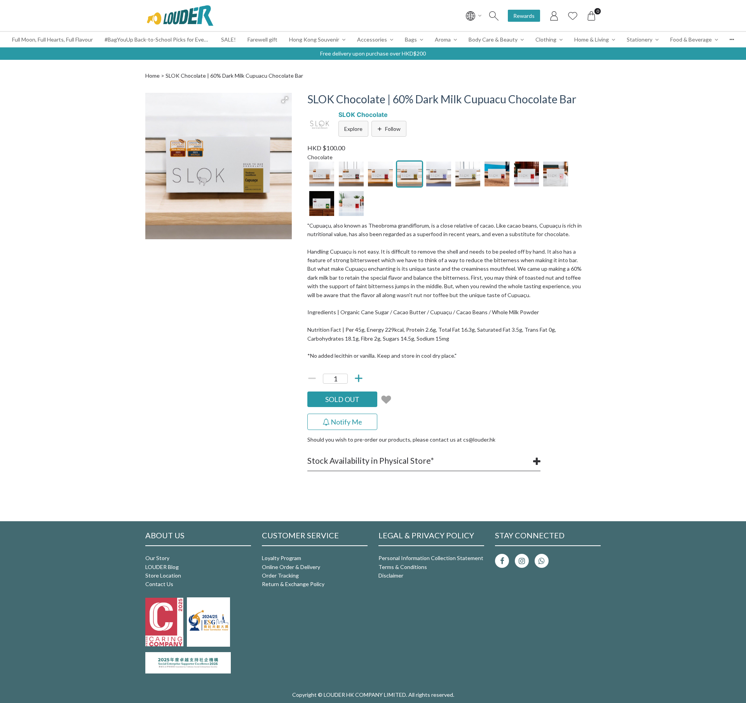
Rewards (524, 15)
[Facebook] (502, 561)
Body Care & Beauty (493, 39)
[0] (591, 15)
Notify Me (345, 422)
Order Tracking (280, 575)
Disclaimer (390, 575)
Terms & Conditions (402, 567)
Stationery (639, 39)
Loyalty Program (281, 558)
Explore (353, 128)
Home (152, 75)
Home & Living (591, 39)
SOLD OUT (342, 399)
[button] (285, 100)
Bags (411, 39)
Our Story (157, 558)
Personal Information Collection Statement (430, 558)
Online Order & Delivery (291, 567)
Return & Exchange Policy (293, 584)
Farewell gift (262, 39)
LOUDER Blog (162, 567)
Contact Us (159, 584)
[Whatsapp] (542, 561)
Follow (393, 128)
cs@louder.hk (479, 439)
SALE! (228, 39)
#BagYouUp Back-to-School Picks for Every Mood (160, 39)
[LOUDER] (179, 15)
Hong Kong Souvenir (314, 39)
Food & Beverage (691, 39)
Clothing (545, 39)
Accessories (372, 39)
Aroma (443, 39)
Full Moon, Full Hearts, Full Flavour (52, 39)
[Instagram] (522, 561)
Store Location (163, 575)
